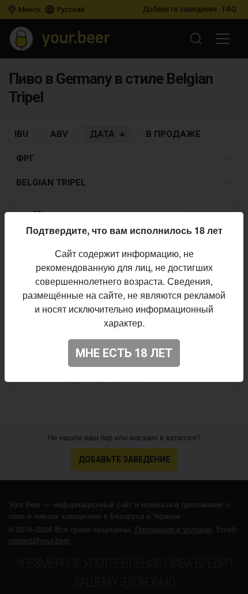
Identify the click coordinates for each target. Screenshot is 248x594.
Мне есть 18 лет (124, 353)
